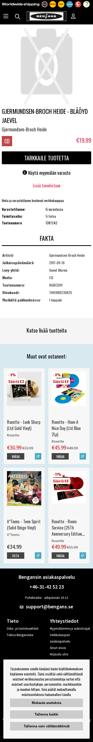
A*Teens (13, 534)
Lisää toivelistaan (46, 185)
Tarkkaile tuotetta (46, 158)
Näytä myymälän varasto (49, 172)
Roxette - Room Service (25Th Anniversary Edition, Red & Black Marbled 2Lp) (68, 527)
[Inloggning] (73, 17)
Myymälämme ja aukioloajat (70, 628)
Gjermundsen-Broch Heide (24, 129)
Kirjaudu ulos (59, 654)
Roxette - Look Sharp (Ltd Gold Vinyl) (23, 425)
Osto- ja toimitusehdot (22, 628)
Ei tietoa (51, 216)
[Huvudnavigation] (5, 16)
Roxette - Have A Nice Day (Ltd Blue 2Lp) (66, 428)
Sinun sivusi (58, 648)
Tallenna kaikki (46, 714)
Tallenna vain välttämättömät (46, 726)
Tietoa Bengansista (20, 635)
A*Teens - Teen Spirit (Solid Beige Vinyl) (24, 524)
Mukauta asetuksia (46, 703)
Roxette (13, 435)
